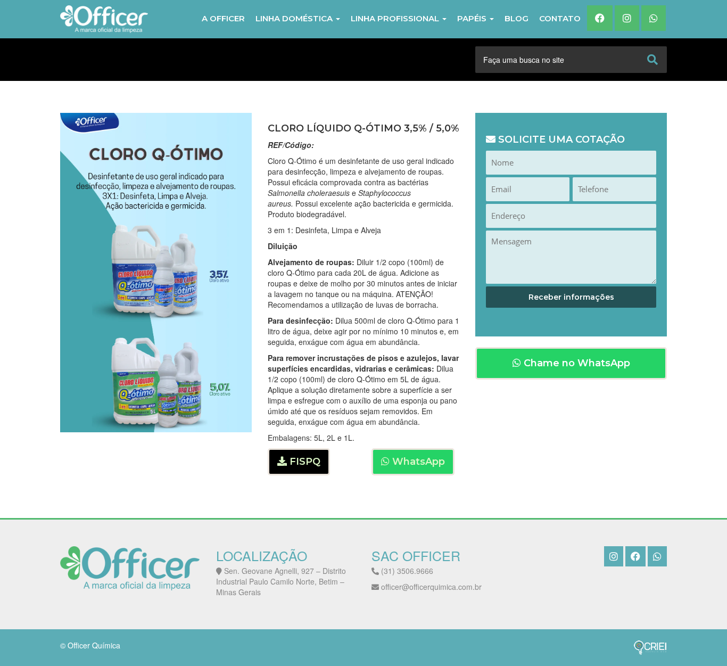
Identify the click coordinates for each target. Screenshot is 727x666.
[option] (156, 272)
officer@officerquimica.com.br (430, 586)
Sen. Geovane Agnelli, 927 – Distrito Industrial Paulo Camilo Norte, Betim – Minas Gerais (281, 581)
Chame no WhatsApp (575, 363)
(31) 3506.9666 (406, 570)
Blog (516, 18)
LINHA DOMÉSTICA (295, 18)
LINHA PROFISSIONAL (396, 18)
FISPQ (303, 461)
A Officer (223, 18)
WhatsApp (417, 461)
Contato (560, 18)
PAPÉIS (473, 18)
